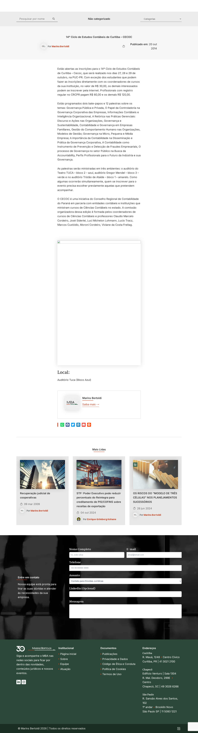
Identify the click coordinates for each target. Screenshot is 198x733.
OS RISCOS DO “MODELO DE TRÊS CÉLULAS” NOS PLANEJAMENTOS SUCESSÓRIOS (155, 497)
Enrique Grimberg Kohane (101, 519)
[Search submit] (55, 19)
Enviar (172, 625)
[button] (62, 425)
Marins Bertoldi (60, 46)
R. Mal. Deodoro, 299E (157, 677)
